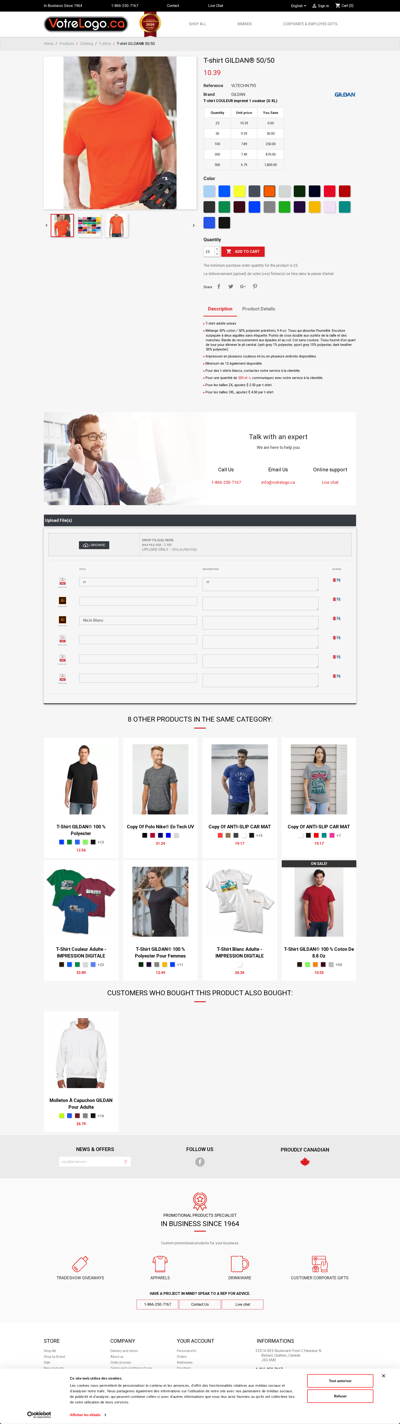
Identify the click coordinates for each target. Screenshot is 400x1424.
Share (218, 286)
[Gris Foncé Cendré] (209, 208)
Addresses (185, 1362)
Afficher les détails (85, 1415)
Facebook (200, 1162)
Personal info (186, 1351)
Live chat (242, 1304)
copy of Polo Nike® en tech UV (160, 826)
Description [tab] (220, 309)
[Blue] (168, 835)
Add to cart (243, 251)
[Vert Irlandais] (69, 842)
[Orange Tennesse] (315, 964)
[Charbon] (236, 835)
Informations (275, 1341)
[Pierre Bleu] (93, 964)
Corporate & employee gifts (310, 24)
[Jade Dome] (345, 208)
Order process (120, 1362)
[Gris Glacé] (176, 835)
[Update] (339, 580)
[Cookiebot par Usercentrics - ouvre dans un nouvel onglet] (39, 1414)
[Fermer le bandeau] (383, 1375)
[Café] (228, 835)
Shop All (197, 24)
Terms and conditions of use (131, 1368)
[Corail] (220, 835)
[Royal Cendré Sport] (209, 224)
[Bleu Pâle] (209, 192)
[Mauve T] (300, 208)
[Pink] (332, 835)
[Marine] (315, 192)
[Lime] (85, 842)
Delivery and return (124, 1351)
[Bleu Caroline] (77, 842)
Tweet (230, 286)
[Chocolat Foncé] (61, 964)
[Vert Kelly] (225, 208)
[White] (243, 835)
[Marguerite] (240, 192)
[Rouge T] (345, 192)
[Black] (144, 835)
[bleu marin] (160, 835)
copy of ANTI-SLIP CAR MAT (240, 826)
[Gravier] (331, 964)
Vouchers (184, 1368)
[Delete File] (335, 580)
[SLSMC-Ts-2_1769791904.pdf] (62, 677)
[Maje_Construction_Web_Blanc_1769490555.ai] (62, 620)
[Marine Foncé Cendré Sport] (255, 192)
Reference (213, 85)
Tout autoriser (340, 1381)
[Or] (315, 208)
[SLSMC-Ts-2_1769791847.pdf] (62, 658)
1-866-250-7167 (157, 1304)
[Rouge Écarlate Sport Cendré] (330, 192)
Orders (182, 1356)
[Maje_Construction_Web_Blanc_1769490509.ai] (62, 600)
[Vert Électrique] (285, 208)
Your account (195, 1341)
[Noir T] (225, 224)
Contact (173, 5)
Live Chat (215, 5)
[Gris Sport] (270, 208)
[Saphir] (225, 192)
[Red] (316, 835)
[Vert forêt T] (300, 192)
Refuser (340, 1396)
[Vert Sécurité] (61, 1115)
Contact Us (200, 1304)
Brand (209, 94)
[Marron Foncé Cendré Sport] (77, 1115)
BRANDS (245, 24)
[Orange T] (270, 192)
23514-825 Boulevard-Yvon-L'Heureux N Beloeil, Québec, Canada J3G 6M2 (288, 1355)
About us (117, 1356)
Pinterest (254, 286)
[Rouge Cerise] (152, 835)
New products (54, 1368)
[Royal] (255, 208)
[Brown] (240, 208)
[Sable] (330, 208)
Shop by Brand (54, 1356)
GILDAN (238, 94)
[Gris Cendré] (285, 192)
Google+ (242, 286)
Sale (47, 1362)
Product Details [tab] (258, 309)
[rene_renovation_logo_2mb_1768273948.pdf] (62, 581)
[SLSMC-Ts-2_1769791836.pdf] (62, 639)
